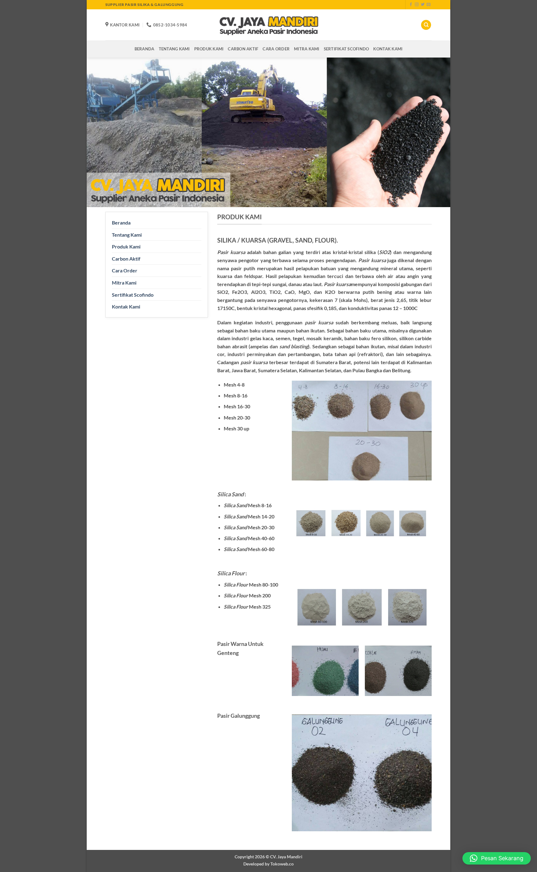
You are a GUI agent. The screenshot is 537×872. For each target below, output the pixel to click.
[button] (496, 858)
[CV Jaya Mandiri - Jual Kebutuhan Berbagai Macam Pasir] (268, 24)
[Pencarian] (426, 25)
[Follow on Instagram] (417, 4)
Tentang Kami (174, 48)
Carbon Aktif (243, 48)
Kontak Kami (387, 48)
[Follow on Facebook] (411, 4)
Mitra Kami (306, 48)
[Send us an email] (428, 4)
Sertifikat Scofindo (346, 48)
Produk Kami (209, 48)
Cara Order (276, 48)
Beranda (144, 48)
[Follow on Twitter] (423, 4)
